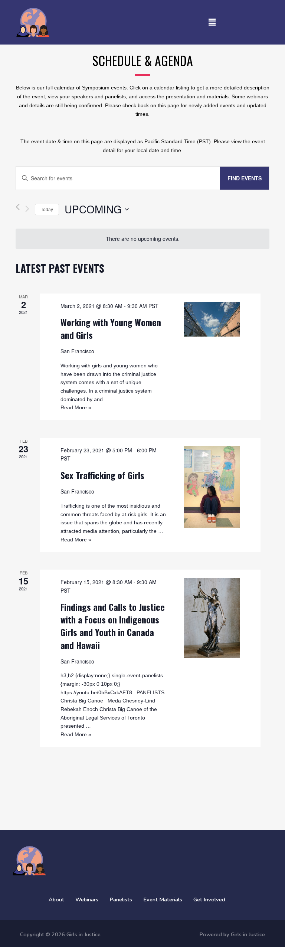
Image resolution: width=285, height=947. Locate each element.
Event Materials (162, 899)
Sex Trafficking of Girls (102, 475)
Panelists (120, 899)
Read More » (75, 407)
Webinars (86, 899)
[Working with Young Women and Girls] (212, 319)
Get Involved (209, 899)
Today (47, 209)
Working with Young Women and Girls (110, 328)
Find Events (244, 178)
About (56, 899)
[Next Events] (27, 208)
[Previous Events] (18, 209)
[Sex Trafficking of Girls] (212, 487)
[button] (212, 22)
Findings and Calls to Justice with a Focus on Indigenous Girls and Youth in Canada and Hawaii (112, 625)
